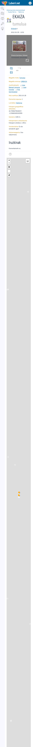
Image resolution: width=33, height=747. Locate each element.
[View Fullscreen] (9, 171)
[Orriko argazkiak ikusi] (11, 72)
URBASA (24, 81)
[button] (19, 495)
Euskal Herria (12, 12)
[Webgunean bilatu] (2, 10)
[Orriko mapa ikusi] (11, 68)
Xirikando (13, 29)
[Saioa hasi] (2, 25)
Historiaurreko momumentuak (16, 10)
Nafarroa (21, 12)
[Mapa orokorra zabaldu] (2, 15)
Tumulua (22, 78)
